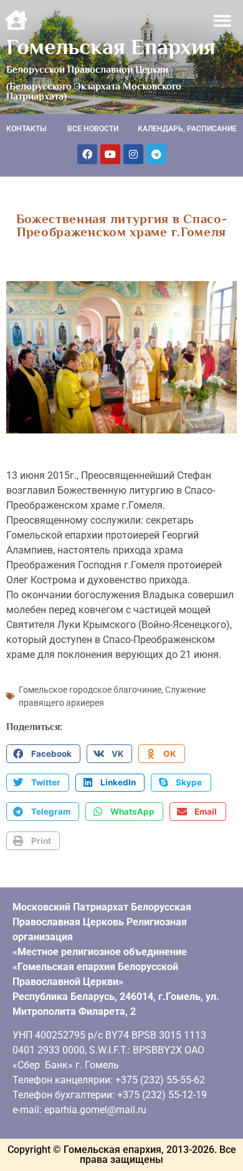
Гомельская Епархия (111, 46)
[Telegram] (156, 154)
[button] (222, 20)
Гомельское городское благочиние (90, 690)
